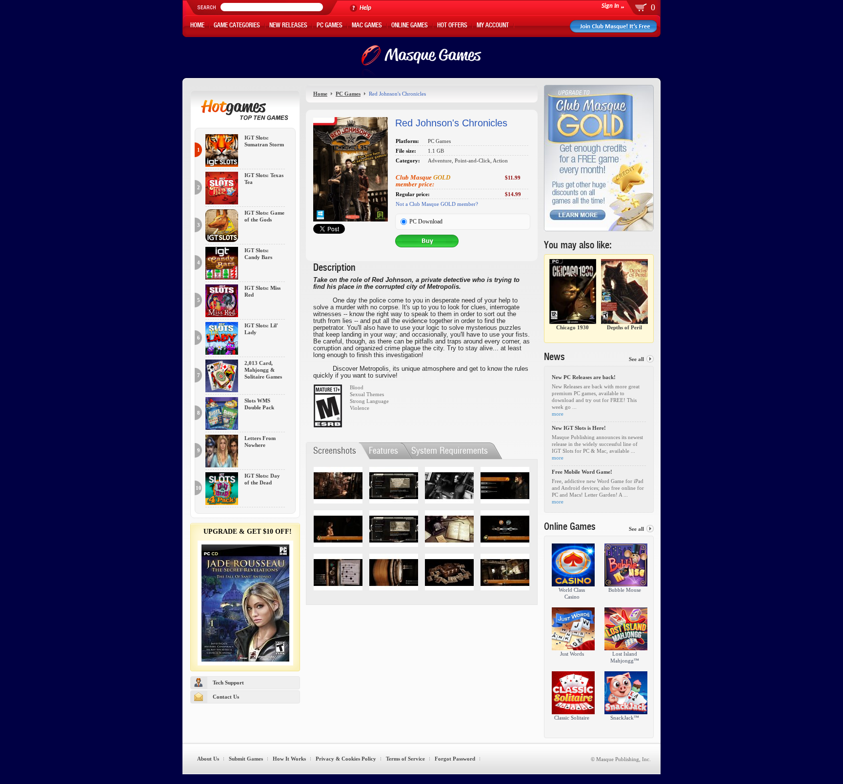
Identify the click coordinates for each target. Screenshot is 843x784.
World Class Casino (572, 593)
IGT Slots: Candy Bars (258, 254)
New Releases (288, 26)
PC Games (329, 26)
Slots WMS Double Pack (259, 404)
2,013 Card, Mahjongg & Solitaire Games (263, 370)
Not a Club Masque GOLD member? (437, 204)
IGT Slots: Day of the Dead (262, 479)
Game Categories (237, 26)
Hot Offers (452, 26)
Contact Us (226, 697)
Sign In (610, 6)
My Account (493, 26)
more (557, 414)
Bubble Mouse (624, 590)
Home (197, 26)
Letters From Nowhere (260, 441)
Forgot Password (455, 759)
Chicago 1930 (572, 327)
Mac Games (367, 26)
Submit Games (246, 759)
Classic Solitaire (571, 718)
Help (365, 8)
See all (636, 359)
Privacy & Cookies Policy (346, 759)
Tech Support (228, 682)
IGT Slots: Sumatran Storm (264, 141)
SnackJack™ (624, 718)
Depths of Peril (624, 327)
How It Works (289, 759)
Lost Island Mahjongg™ (624, 657)
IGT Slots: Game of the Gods (264, 216)
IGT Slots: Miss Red (262, 291)
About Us (208, 759)
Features (383, 450)
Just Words (572, 654)
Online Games (409, 26)
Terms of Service (405, 759)
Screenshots (334, 450)
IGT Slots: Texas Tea (263, 178)
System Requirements (449, 450)
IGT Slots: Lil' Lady (261, 329)
